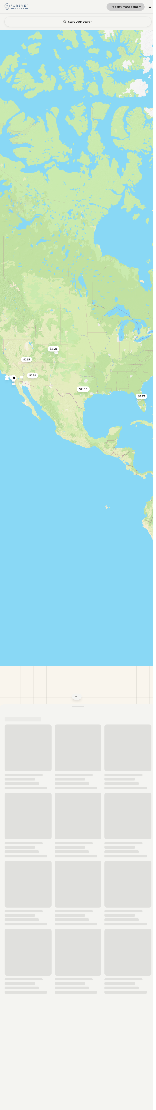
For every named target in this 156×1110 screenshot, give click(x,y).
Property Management (126, 7)
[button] (76, 376)
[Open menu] (150, 7)
